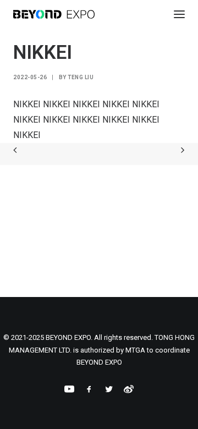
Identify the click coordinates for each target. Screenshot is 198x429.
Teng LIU (81, 77)
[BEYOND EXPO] (54, 14)
